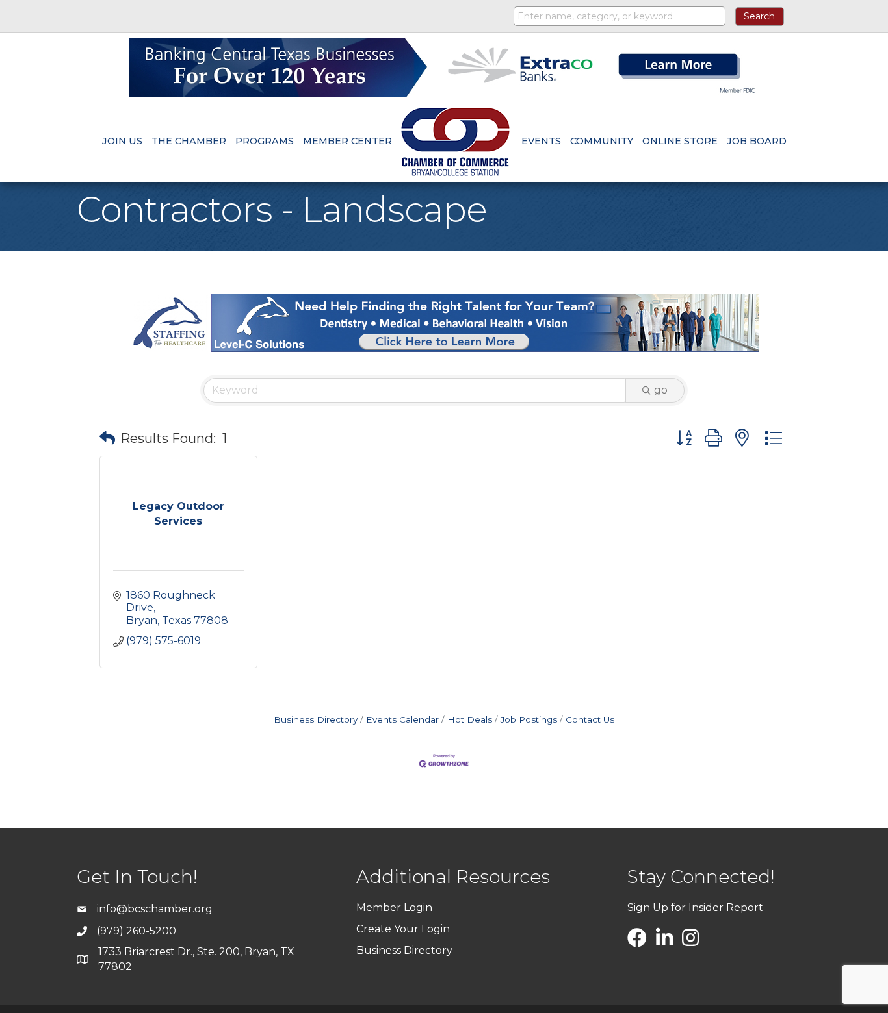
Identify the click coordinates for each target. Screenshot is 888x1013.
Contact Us (590, 719)
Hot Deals (469, 719)
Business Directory (316, 719)
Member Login (394, 907)
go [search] (661, 390)
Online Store (680, 141)
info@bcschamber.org (155, 909)
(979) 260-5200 (136, 931)
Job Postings (529, 719)
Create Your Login (403, 929)
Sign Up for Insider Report (695, 907)
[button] (107, 438)
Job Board (757, 141)
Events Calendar (402, 719)
